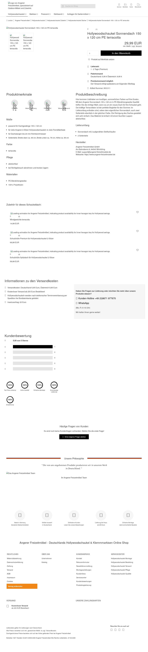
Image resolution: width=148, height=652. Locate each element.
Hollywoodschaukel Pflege (120, 570)
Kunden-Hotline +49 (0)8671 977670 (97, 298)
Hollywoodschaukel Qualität (121, 573)
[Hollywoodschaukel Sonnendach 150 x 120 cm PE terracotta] (39, 28)
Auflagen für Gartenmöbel (77, 14)
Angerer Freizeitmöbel (22, 20)
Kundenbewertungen (84, 581)
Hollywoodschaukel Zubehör (56, 20)
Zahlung (10, 566)
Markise (32, 14)
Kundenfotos (81, 573)
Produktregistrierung (83, 585)
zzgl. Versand (137, 46)
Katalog (44, 562)
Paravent (45, 14)
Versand (10, 570)
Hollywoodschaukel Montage (121, 558)
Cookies (10, 581)
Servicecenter (81, 577)
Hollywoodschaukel (16, 14)
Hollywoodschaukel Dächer (77, 20)
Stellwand (58, 14)
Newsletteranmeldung (84, 566)
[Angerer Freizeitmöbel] (22, 6)
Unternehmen (47, 558)
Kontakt (79, 558)
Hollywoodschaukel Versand (121, 566)
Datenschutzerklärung (15, 562)
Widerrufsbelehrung (14, 558)
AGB (8, 573)
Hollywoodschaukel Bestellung (122, 562)
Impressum (11, 577)
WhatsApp (83, 303)
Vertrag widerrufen (15, 586)
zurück (10, 20)
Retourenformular (82, 562)
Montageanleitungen (83, 570)
